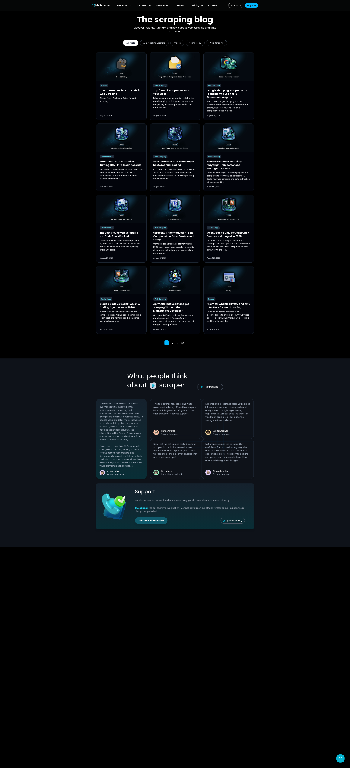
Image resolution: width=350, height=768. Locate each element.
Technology (195, 43)
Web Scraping (217, 43)
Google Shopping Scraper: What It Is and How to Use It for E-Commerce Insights (228, 94)
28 (182, 343)
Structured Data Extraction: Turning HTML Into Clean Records (120, 163)
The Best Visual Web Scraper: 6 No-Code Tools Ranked (119, 234)
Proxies (177, 43)
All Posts (130, 43)
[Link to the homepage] (101, 5)
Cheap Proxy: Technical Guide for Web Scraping (121, 92)
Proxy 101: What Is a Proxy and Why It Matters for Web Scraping (228, 305)
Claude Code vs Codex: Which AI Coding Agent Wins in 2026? (120, 305)
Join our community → (151, 520)
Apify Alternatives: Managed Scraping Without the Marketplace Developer (171, 307)
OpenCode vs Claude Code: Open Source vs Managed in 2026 (228, 234)
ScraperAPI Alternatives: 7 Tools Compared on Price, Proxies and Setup (173, 236)
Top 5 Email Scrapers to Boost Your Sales (172, 92)
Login (250, 5)
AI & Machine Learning (154, 43)
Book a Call (236, 5)
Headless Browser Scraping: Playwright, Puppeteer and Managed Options (224, 165)
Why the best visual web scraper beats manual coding (173, 163)
